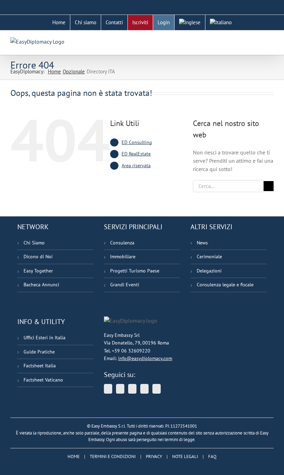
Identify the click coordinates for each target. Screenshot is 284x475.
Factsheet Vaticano (43, 380)
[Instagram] (156, 389)
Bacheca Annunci (41, 284)
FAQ (212, 456)
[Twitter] (108, 389)
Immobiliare (122, 256)
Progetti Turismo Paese (134, 271)
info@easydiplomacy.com (145, 358)
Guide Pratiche (39, 352)
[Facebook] (144, 389)
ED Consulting (137, 142)
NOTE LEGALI (185, 456)
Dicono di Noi (38, 256)
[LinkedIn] (132, 389)
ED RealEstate (136, 154)
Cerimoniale (209, 256)
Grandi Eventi (124, 284)
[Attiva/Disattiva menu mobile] (271, 41)
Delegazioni (209, 271)
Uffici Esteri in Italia (44, 337)
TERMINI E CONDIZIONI (113, 456)
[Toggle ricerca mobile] (258, 41)
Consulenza (122, 243)
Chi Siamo (34, 243)
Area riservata (136, 165)
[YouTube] (120, 389)
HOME (74, 456)
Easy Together (38, 271)
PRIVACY (154, 456)
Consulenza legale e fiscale (225, 284)
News (202, 243)
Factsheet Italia (40, 365)
